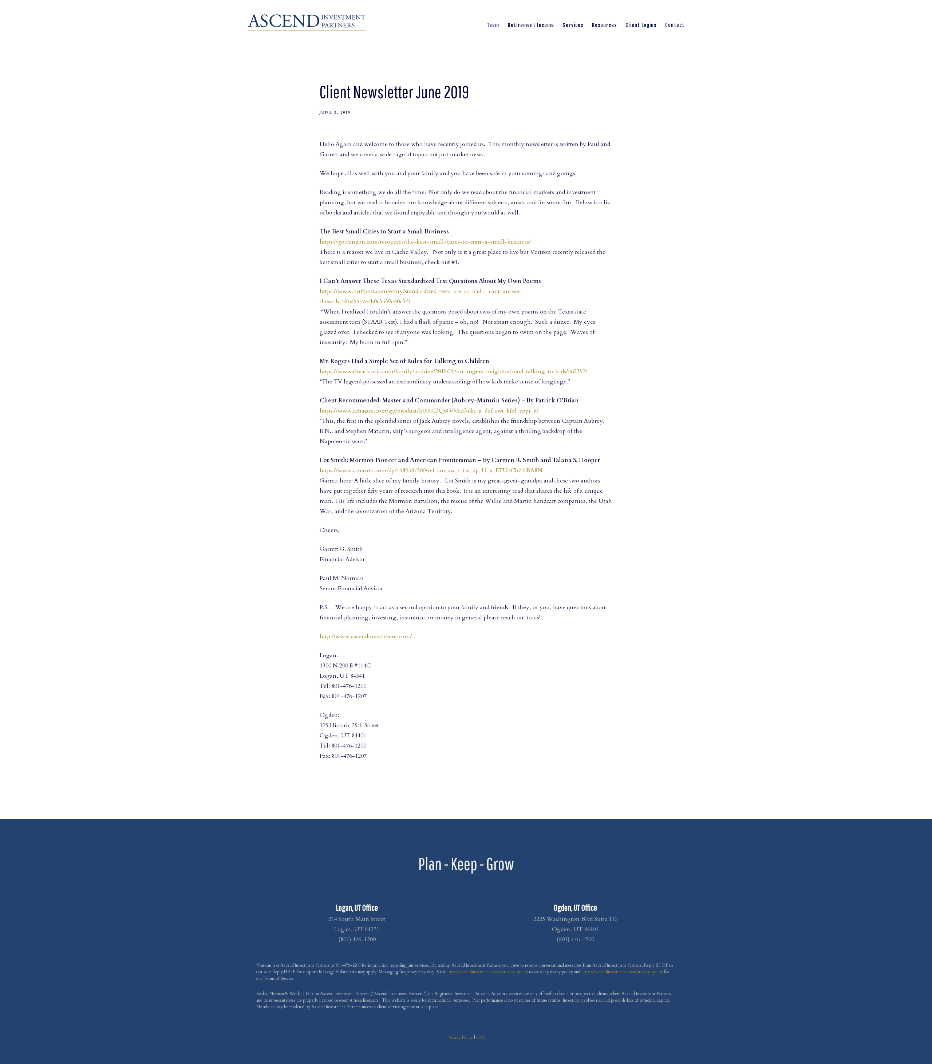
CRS (480, 1037)
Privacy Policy (460, 1037)
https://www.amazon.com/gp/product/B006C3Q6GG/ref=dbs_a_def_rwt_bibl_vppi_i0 (429, 411)
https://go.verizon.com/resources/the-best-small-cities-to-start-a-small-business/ (425, 242)
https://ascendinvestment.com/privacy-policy (487, 972)
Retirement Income (531, 25)
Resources (604, 25)
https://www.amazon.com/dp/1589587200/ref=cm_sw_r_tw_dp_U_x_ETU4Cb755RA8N (431, 470)
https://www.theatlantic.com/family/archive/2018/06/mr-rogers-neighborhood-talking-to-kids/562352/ (453, 371)
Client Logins (640, 25)
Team (493, 25)
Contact (674, 25)
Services (573, 25)
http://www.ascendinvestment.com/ (366, 637)
